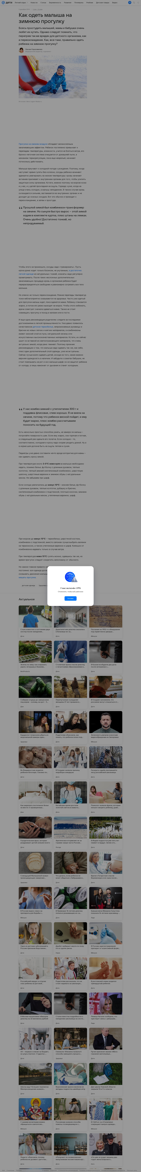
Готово (70, 598)
